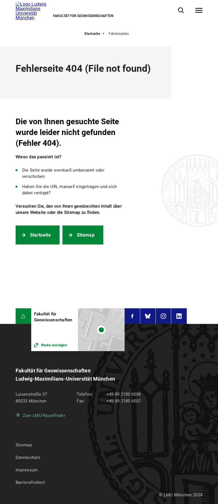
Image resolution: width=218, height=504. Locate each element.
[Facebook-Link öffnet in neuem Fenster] (132, 316)
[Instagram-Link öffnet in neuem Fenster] (163, 316)
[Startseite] (23, 316)
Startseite (92, 34)
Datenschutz (28, 457)
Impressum (27, 470)
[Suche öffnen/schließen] (181, 10)
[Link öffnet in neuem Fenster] (78, 329)
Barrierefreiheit (30, 482)
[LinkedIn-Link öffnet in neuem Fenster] (179, 316)
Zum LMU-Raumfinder (44, 415)
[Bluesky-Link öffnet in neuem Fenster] (148, 316)
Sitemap (86, 235)
